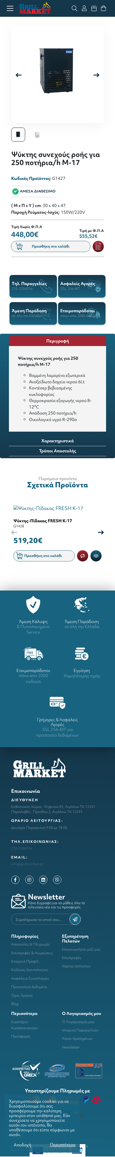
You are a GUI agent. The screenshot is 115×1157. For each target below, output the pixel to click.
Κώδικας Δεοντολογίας (29, 969)
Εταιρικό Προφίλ (25, 961)
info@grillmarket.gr (27, 864)
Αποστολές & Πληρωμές (30, 944)
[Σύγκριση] (82, 555)
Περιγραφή (57, 341)
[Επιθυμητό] (98, 246)
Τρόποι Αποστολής (57, 451)
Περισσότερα (62, 1144)
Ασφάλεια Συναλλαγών (30, 978)
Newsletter (71, 1047)
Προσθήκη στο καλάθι (51, 246)
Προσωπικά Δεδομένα (29, 986)
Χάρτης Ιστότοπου (76, 966)
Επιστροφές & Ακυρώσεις (32, 953)
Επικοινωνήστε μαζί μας (81, 949)
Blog (14, 1003)
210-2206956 (21, 848)
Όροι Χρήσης (22, 995)
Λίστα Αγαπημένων (77, 1038)
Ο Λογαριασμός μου (78, 1021)
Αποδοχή (22, 1145)
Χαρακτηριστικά (57, 441)
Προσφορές (20, 1036)
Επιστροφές (71, 957)
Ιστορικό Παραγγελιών (80, 1030)
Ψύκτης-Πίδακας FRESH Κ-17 (42, 521)
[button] (96, 74)
